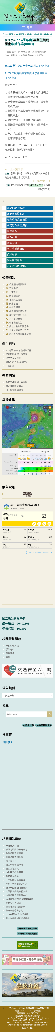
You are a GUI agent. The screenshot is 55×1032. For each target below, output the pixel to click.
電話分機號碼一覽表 (19, 330)
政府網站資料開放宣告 (27, 933)
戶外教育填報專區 (17, 266)
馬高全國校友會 (15, 213)
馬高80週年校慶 (16, 207)
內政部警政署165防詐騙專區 (19, 899)
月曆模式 (7, 742)
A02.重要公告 (12, 55)
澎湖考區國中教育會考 (16, 849)
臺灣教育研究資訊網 (15, 906)
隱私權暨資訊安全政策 (27, 928)
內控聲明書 (14, 307)
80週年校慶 (28, 725)
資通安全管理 (15, 318)
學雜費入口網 (12, 845)
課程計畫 (12, 237)
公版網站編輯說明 (18, 284)
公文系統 (13, 292)
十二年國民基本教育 (15, 880)
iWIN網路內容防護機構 (17, 914)
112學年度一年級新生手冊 (18, 350)
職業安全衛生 (15, 322)
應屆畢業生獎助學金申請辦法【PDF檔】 (27, 65)
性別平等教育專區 (14, 872)
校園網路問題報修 (18, 311)
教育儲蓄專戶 (12, 876)
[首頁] (3, 34)
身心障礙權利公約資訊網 (17, 918)
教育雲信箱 (14, 295)
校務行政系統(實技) (17, 225)
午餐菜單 (10, 365)
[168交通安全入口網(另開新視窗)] (27, 675)
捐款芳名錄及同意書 (19, 326)
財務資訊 (10, 653)
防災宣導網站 (12, 868)
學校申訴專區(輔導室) (16, 361)
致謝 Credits (27, 1028)
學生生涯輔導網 (13, 358)
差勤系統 (13, 288)
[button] (27, 28)
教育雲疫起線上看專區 (16, 382)
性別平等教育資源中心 (16, 883)
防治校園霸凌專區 (14, 386)
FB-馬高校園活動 (43, 725)
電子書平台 (11, 860)
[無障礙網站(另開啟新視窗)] (27, 944)
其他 (8, 657)
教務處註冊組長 (40, 52)
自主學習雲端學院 (14, 389)
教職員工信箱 (15, 299)
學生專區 (10, 649)
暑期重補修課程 (15, 248)
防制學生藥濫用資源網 (16, 887)
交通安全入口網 (13, 902)
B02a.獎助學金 (38, 55)
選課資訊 (12, 243)
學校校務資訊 (12, 645)
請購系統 (13, 303)
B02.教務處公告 (25, 55)
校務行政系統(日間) (17, 219)
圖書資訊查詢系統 (14, 857)
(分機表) (37, 1010)
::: (3, 201)
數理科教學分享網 (14, 910)
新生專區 (12, 231)
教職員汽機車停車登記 (20, 334)
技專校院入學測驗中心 (16, 895)
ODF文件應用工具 (18, 314)
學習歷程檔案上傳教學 (16, 354)
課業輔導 (12, 254)
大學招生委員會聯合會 (16, 891)
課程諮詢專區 (14, 260)
